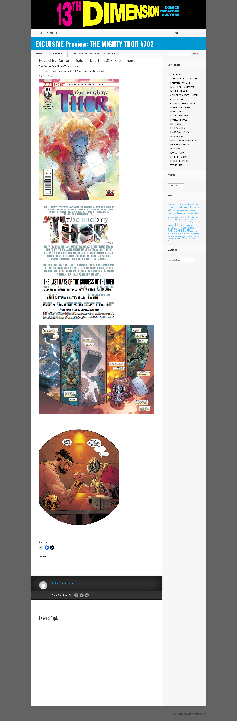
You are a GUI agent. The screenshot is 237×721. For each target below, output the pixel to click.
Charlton (179, 213)
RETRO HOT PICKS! (179, 161)
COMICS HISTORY (178, 99)
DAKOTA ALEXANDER (180, 107)
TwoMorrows (188, 238)
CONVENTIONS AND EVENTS (184, 103)
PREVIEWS (57, 53)
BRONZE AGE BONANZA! (182, 86)
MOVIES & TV (176, 136)
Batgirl (174, 208)
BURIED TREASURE (179, 91)
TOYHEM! (178, 238)
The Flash (196, 236)
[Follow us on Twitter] (177, 33)
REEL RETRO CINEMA (180, 156)
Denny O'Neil (178, 217)
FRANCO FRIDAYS (178, 119)
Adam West (172, 204)
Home (39, 53)
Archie (191, 204)
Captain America (189, 211)
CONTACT (52, 33)
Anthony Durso (182, 205)
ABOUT (39, 33)
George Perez (184, 219)
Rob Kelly (176, 234)
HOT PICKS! (175, 124)
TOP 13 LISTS (176, 165)
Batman (183, 207)
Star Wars (178, 236)
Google (76, 595)
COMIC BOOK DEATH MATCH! (184, 95)
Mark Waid (171, 225)
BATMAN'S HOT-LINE (180, 82)
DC (170, 216)
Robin (170, 233)
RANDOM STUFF (178, 152)
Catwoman (172, 213)
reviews (193, 230)
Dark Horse (195, 213)
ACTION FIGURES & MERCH (183, 78)
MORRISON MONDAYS (180, 132)
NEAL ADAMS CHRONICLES (183, 140)
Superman (187, 236)
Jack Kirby (188, 221)
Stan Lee (195, 234)
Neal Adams (187, 227)
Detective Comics (190, 217)
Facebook (81, 595)
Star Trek (171, 236)
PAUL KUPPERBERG (179, 144)
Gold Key (193, 219)
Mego (188, 225)
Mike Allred (176, 228)
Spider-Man (186, 233)
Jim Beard (197, 222)
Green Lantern (173, 222)
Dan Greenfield (70, 60)
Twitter (87, 595)
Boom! (174, 211)
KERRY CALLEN (177, 128)
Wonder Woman (174, 241)
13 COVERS (175, 74)
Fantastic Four (173, 219)
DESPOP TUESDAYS (179, 111)
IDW (181, 221)
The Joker (171, 239)
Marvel (180, 224)
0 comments (125, 60)
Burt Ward (180, 211)
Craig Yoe (186, 213)
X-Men (182, 241)
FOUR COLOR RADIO (180, 115)
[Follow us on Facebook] (185, 33)
